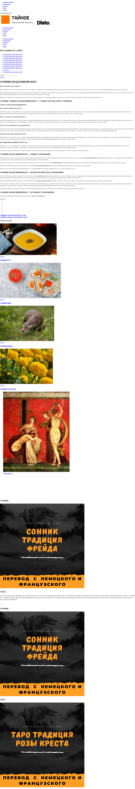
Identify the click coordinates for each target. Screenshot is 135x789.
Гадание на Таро (7, 473)
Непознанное (6, 4)
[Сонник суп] (28, 254)
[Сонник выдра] (27, 340)
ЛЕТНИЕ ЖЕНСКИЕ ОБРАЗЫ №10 (13, 54)
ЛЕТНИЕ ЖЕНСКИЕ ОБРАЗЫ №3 (12, 68)
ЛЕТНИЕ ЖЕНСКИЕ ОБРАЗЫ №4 (12, 66)
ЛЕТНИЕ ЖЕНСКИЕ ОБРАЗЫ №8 (12, 58)
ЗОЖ (4, 8)
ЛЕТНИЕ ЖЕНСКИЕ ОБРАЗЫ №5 (12, 64)
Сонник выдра (6, 346)
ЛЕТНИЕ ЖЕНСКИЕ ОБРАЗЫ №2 (12, 72)
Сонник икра (5, 303)
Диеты (5, 10)
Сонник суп (6, 70)
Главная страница (8, 2)
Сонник (2, 77)
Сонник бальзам (13, 217)
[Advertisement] (47, 487)
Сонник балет (13, 215)
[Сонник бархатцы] (26, 383)
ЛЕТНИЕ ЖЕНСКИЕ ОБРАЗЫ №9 (12, 56)
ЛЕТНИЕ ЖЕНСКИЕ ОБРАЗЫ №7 (12, 60)
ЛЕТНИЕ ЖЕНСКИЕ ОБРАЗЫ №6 (12, 62)
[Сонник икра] (30, 298)
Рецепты (5, 6)
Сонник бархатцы (8, 389)
